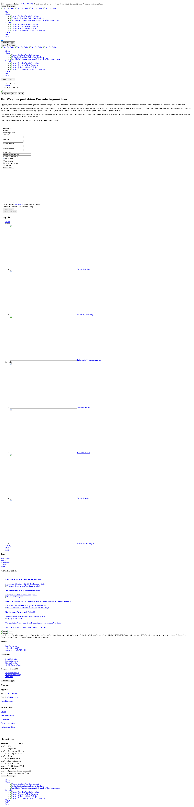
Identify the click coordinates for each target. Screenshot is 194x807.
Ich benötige (7, 152)
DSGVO (5, 564)
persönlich (8, 165)
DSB (7, 548)
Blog (7, 550)
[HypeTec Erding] (29, 8)
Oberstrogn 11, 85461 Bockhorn (16, 650)
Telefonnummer (8, 148)
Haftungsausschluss (12, 673)
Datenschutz (18, 205)
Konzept (8, 546)
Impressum (9, 677)
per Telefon (9, 161)
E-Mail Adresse (8, 144)
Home (7, 222)
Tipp (3, 560)
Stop (8, 93)
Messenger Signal (11, 163)
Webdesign (6, 558)
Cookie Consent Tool (13, 665)
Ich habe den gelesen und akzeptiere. (22, 205)
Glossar (3, 712)
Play (3, 93)
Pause (14, 93)
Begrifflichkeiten (11, 659)
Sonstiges (5, 562)
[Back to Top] (2, 2)
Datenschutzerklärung (13, 675)
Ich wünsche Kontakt (10, 156)
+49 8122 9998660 (26, 4)
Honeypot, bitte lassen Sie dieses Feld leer (17, 207)
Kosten (4, 566)
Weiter (21, 93)
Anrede (5, 131)
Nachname (6, 135)
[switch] (2, 40)
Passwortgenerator (11, 661)
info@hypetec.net (11, 646)
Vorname (6, 139)
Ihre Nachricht (8, 167)
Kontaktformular (11, 663)
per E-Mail (9, 159)
